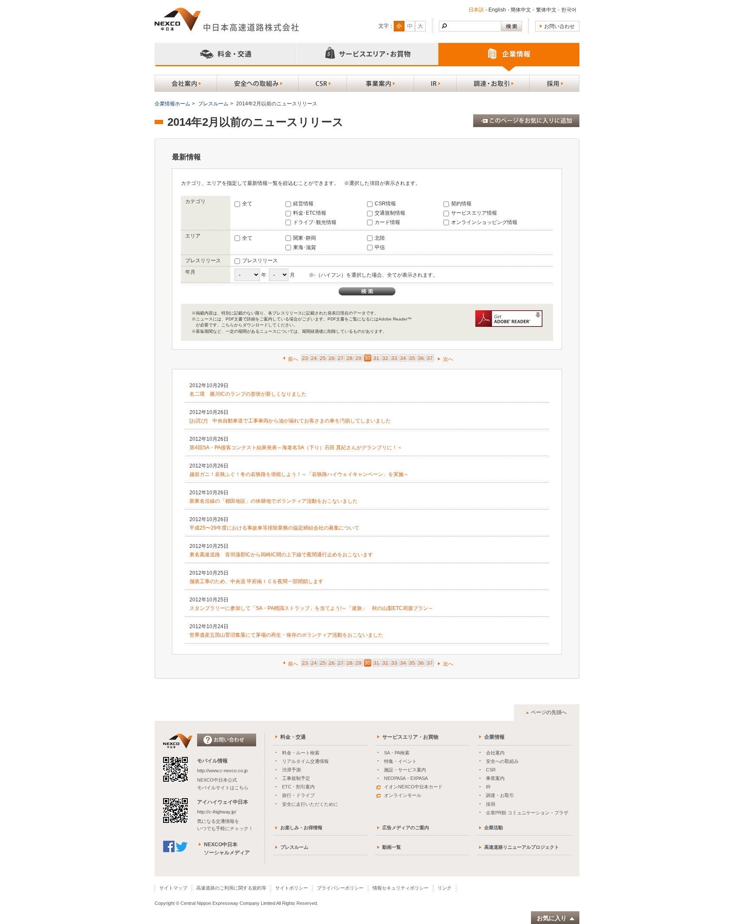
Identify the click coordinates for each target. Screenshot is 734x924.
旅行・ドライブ (298, 795)
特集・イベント (400, 761)
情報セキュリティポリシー (401, 887)
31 (376, 358)
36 (421, 358)
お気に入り (552, 918)
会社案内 (495, 752)
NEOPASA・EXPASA (406, 778)
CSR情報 (385, 204)
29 (358, 358)
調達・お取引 (500, 795)
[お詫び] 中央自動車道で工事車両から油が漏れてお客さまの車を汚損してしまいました (290, 421)
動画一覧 (391, 847)
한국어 (568, 10)
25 (323, 358)
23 (305, 358)
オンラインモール (402, 795)
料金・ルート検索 (300, 752)
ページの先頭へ (549, 712)
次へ (448, 359)
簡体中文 (521, 10)
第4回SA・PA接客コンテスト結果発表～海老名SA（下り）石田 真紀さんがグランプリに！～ (295, 448)
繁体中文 (546, 10)
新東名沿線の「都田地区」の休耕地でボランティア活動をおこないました (273, 501)
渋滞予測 (291, 769)
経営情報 (303, 204)
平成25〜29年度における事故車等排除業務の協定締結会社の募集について (274, 528)
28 (350, 358)
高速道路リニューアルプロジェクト (521, 847)
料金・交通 (293, 737)
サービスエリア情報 (474, 213)
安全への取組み (502, 761)
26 (332, 358)
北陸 (380, 238)
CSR (491, 769)
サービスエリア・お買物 (410, 737)
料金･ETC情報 (309, 213)
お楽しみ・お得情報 (301, 827)
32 (385, 358)
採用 (490, 804)
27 (341, 358)
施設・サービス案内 (405, 769)
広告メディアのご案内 (405, 827)
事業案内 (495, 778)
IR (488, 786)
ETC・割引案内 (298, 786)
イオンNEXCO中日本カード (413, 786)
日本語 (476, 10)
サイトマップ (173, 887)
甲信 (380, 247)
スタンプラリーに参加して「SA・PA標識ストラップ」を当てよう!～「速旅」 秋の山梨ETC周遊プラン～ (311, 608)
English (497, 10)
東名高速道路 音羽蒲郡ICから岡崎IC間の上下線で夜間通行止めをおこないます (281, 555)
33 (394, 358)
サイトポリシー (291, 887)
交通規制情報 (390, 213)
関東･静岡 (304, 238)
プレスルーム (213, 104)
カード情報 (387, 222)
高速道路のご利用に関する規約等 (231, 887)
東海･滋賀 (304, 247)
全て (247, 204)
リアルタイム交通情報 (305, 761)
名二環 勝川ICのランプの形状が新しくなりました (248, 394)
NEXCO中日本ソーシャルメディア (227, 849)
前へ (293, 359)
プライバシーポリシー (340, 887)
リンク (445, 887)
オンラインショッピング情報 (484, 222)
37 (430, 358)
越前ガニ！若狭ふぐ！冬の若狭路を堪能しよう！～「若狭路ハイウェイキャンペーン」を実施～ (299, 474)
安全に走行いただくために (310, 804)
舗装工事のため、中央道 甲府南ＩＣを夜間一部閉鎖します (256, 581)
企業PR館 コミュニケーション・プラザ (527, 812)
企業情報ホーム (172, 104)
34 (403, 358)
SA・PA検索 (396, 752)
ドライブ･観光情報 (314, 222)
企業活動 (493, 827)
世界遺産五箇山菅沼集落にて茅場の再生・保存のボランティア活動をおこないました (286, 635)
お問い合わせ (559, 26)
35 (412, 358)
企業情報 (494, 737)
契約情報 (461, 204)
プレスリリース (260, 261)
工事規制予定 (296, 778)
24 (314, 358)
